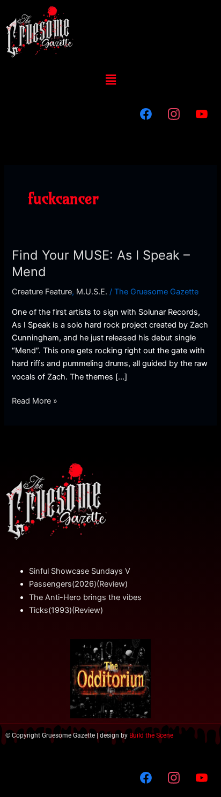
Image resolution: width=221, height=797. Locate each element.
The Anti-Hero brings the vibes (85, 597)
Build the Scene (151, 735)
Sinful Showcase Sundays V (79, 571)
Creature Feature (42, 292)
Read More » (34, 400)
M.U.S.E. (91, 292)
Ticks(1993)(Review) (66, 610)
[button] (110, 79)
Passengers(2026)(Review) (78, 584)
